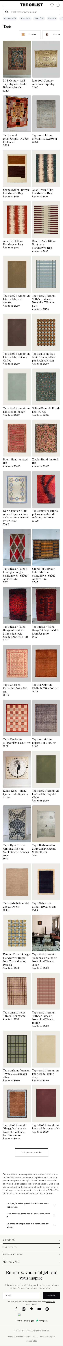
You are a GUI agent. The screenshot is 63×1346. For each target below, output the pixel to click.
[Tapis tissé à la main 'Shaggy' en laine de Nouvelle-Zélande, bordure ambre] (17, 1103)
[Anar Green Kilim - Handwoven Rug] (46, 168)
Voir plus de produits (31, 1152)
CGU (35, 1336)
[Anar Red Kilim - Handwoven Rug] (17, 219)
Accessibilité (31, 1341)
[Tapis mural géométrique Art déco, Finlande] (17, 113)
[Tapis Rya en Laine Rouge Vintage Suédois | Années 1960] (46, 605)
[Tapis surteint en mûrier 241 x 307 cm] (46, 718)
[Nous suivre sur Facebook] (16, 1309)
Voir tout (25, 18)
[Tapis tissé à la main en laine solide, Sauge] (17, 386)
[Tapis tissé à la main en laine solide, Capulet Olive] (46, 769)
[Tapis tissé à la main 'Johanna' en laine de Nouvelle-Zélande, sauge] (46, 933)
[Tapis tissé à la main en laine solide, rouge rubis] (46, 1103)
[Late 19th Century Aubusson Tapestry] (46, 59)
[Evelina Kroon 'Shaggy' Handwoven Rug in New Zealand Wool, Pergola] (17, 933)
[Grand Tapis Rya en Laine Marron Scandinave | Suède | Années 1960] (46, 547)
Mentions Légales (48, 1336)
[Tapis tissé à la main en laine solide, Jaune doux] (46, 1049)
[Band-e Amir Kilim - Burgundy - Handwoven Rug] (46, 219)
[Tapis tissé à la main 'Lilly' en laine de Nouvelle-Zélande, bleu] (46, 274)
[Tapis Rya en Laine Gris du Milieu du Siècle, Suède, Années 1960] (17, 823)
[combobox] (31, 12)
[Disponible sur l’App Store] (31, 1315)
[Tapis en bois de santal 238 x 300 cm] (17, 881)
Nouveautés (10, 18)
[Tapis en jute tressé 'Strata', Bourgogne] (17, 991)
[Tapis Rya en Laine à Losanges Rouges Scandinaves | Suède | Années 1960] (17, 547)
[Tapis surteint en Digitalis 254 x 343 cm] (46, 663)
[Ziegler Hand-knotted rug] (46, 438)
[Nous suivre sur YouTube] (39, 1309)
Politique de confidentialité (18, 1336)
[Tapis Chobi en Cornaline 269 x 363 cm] (17, 663)
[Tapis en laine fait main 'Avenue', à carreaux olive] (17, 1049)
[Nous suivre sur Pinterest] (32, 1309)
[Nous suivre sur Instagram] (24, 1309)
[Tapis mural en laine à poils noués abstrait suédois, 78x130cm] (46, 489)
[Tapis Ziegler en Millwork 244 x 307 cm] (17, 718)
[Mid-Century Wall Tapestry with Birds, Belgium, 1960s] (17, 59)
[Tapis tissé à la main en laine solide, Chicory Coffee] (17, 332)
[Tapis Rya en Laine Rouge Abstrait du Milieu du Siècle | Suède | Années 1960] (17, 605)
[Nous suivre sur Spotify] (47, 1309)
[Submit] (6, 11)
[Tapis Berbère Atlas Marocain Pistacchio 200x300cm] (46, 823)
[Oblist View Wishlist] (52, 5)
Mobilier (52, 18)
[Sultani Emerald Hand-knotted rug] (46, 386)
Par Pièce (39, 18)
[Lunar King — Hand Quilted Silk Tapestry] (17, 769)
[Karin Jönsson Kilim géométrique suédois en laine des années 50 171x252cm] (17, 489)
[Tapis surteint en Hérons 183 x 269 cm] (46, 113)
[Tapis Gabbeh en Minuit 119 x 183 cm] (46, 881)
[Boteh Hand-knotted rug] (17, 438)
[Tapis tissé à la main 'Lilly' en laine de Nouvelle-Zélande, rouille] (46, 991)
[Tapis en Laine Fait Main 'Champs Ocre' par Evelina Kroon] (46, 332)
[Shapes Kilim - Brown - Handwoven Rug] (17, 168)
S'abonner (51, 1295)
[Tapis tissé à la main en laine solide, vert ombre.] (17, 274)
